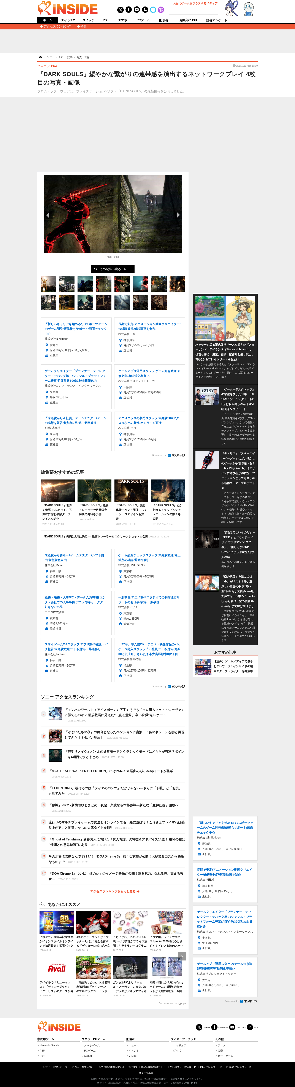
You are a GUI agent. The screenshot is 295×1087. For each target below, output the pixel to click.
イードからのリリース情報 (177, 1067)
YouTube (241, 1027)
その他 (219, 1039)
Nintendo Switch (49, 1045)
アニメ (221, 1045)
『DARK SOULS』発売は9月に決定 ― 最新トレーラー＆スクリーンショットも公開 (106, 536)
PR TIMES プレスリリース (208, 1067)
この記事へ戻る (114, 268)
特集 (84, 26)
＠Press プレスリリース (238, 1067)
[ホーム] (40, 57)
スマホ (122, 20)
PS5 (105, 20)
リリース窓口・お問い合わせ (80, 1067)
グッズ (177, 1050)
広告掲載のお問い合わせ (112, 1067)
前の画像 (48, 215)
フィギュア (179, 1045)
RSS (256, 1027)
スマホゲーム (92, 1045)
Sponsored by (159, 455)
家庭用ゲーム (45, 1039)
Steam (88, 1055)
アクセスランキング (57, 26)
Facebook (223, 1027)
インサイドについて (51, 1067)
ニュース (134, 1045)
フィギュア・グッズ (183, 1039)
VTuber (133, 1055)
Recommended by (168, 1003)
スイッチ (88, 20)
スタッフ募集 (146, 1073)
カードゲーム (225, 1055)
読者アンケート (216, 20)
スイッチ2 (68, 20)
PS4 (42, 1055)
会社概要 (133, 1067)
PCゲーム (143, 20)
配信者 (163, 20)
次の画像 (177, 215)
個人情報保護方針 (150, 1067)
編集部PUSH (188, 20)
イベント (134, 1050)
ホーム (47, 20)
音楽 (220, 1050)
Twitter (206, 1027)
